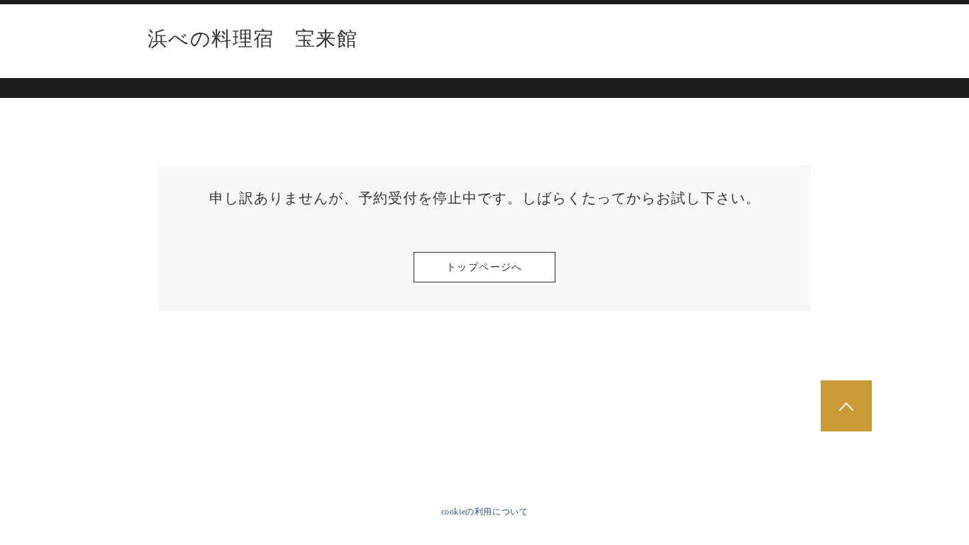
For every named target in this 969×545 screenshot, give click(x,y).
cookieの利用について (484, 512)
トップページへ (484, 267)
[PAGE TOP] (846, 405)
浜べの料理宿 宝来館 (253, 39)
